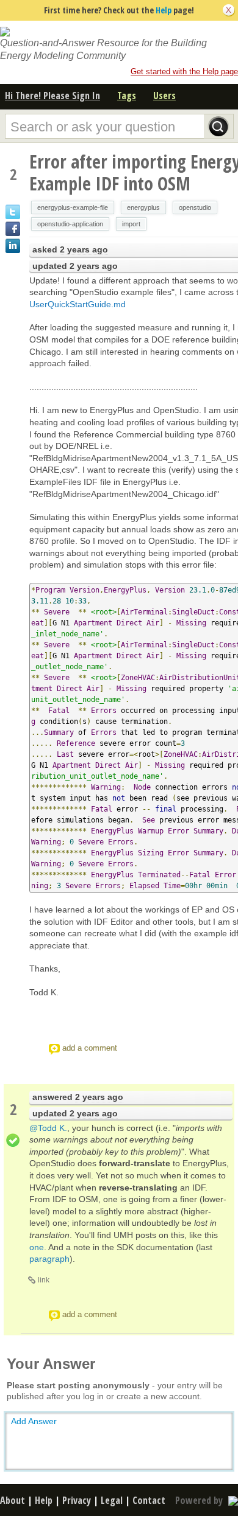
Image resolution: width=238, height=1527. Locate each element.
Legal (112, 1500)
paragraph (49, 1259)
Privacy (76, 1500)
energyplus (143, 207)
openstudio (195, 207)
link (43, 1280)
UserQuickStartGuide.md (77, 304)
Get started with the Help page (184, 71)
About (12, 1500)
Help (163, 10)
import (131, 224)
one (36, 1247)
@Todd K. (48, 1128)
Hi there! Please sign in (52, 95)
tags (126, 95)
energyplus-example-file (72, 207)
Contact (148, 1500)
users (164, 95)
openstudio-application (70, 224)
